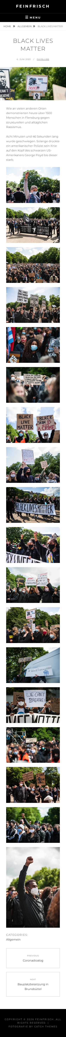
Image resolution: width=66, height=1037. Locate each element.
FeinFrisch (33, 6)
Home (8, 26)
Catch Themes (45, 1026)
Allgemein (25, 26)
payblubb (43, 59)
